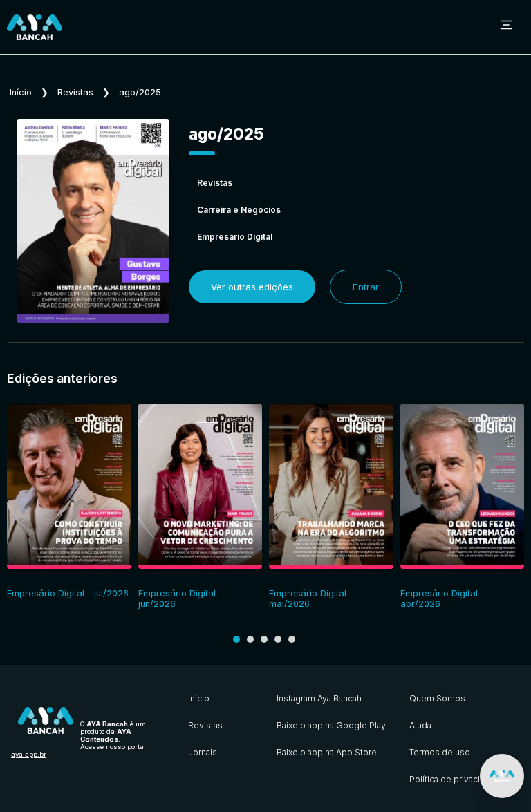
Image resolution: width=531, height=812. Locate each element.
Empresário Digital (234, 237)
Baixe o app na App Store (327, 752)
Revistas (75, 92)
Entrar (366, 286)
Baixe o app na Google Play (331, 725)
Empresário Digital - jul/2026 (68, 593)
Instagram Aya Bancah (319, 698)
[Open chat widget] (502, 776)
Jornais (202, 752)
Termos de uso (439, 752)
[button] (236, 639)
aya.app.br (28, 754)
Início (21, 92)
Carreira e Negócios (239, 210)
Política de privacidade (455, 779)
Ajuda (420, 725)
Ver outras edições (252, 286)
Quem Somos (437, 698)
